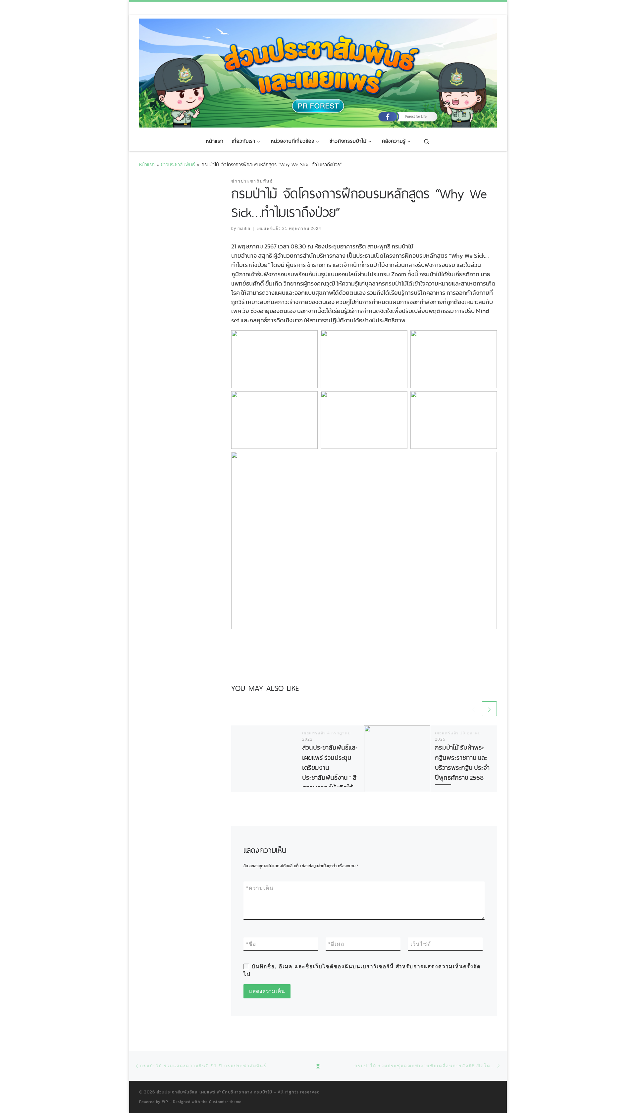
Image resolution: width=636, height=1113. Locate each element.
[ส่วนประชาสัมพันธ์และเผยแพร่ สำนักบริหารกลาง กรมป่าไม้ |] (318, 72)
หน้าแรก (147, 164)
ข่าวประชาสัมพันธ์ (178, 164)
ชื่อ (251, 944)
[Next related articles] (489, 708)
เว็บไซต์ (420, 944)
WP (165, 1101)
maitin (244, 228)
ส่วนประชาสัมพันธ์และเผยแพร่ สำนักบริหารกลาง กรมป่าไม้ (214, 1092)
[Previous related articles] (473, 708)
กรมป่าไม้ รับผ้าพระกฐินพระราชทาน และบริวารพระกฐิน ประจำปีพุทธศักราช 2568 (462, 762)
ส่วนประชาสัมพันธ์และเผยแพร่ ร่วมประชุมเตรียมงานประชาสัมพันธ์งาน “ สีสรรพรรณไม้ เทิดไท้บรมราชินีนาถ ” (329, 773)
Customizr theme (225, 1101)
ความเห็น (260, 888)
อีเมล (336, 944)
